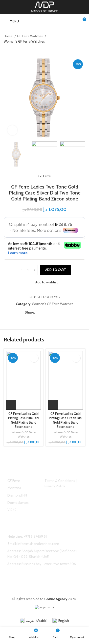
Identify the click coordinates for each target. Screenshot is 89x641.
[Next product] (82, 49)
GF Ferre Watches (30, 36)
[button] (11, 405)
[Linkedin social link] (56, 312)
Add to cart (55, 270)
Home (8, 36)
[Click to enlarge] (12, 130)
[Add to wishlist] (34, 358)
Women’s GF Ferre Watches (24, 41)
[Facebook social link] (39, 312)
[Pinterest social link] (50, 312)
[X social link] (44, 312)
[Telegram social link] (62, 312)
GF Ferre (44, 176)
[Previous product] (72, 49)
